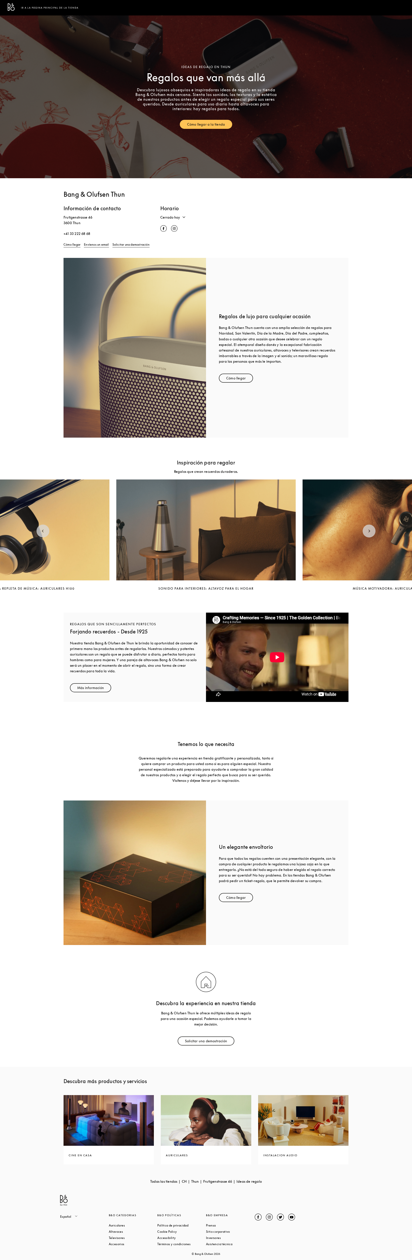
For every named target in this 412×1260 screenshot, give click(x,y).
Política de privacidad (181, 1225)
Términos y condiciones (181, 1244)
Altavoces (132, 1231)
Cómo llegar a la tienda (209, 125)
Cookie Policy (181, 1231)
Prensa (227, 1225)
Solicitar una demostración (131, 244)
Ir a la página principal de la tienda (50, 7)
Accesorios (133, 1244)
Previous (42, 531)
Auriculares (133, 1225)
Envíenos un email (96, 244)
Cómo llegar (72, 244)
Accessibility (181, 1238)
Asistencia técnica (230, 1244)
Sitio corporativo (230, 1231)
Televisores (133, 1238)
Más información (94, 689)
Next (369, 531)
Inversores (229, 1238)
